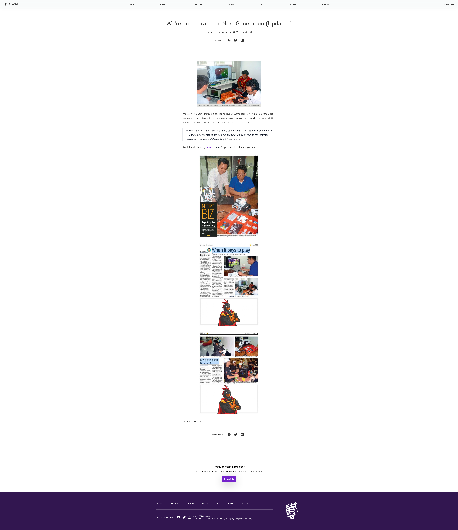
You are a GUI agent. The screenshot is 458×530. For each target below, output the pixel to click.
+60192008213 (255, 471)
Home (131, 4)
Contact (325, 4)
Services (198, 4)
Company (164, 4)
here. (208, 147)
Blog (262, 4)
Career (293, 4)
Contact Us (229, 479)
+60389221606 (242, 471)
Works (231, 4)
